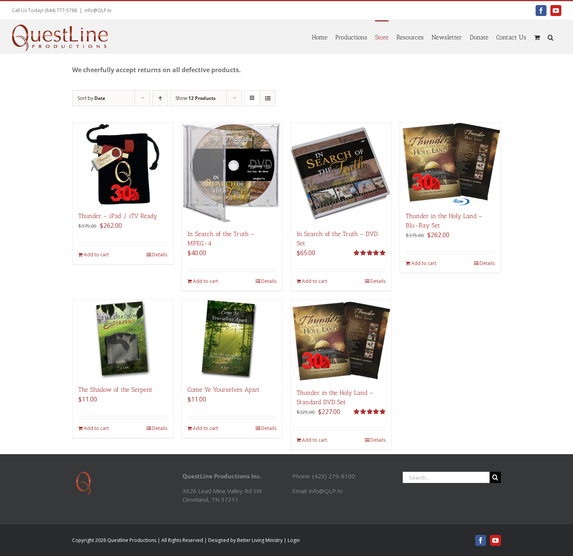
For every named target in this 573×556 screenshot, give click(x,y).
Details (159, 254)
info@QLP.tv (98, 10)
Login (294, 540)
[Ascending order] (160, 98)
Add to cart (96, 254)
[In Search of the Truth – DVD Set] (341, 173)
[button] (551, 36)
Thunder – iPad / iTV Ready (117, 216)
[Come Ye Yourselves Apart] (232, 339)
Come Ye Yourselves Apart (223, 389)
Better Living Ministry (260, 540)
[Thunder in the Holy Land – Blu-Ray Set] (450, 164)
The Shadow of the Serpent (115, 389)
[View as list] (267, 98)
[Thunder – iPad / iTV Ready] (123, 164)
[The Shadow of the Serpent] (123, 339)
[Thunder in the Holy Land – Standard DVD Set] (341, 341)
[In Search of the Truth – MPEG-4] (232, 173)
